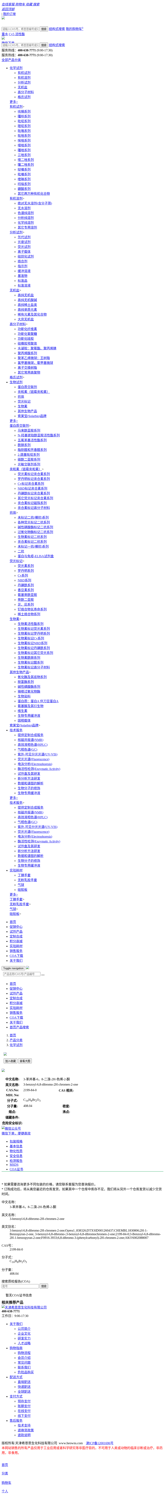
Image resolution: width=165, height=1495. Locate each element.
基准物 (22, 276)
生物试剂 (16, 382)
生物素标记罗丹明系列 (34, 633)
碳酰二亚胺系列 (29, 459)
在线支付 (24, 1411)
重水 (5, 34)
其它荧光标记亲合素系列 (35, 498)
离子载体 (24, 251)
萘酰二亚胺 (26, 599)
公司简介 (24, 1328)
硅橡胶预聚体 (27, 343)
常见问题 (24, 1362)
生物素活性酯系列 (30, 624)
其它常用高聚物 (29, 372)
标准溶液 (24, 285)
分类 (5, 1473)
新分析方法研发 (29, 778)
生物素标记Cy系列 (31, 638)
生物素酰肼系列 (29, 657)
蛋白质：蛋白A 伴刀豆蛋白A (38, 701)
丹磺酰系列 (26, 585)
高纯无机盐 (26, 295)
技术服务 (16, 730)
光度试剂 (24, 242)
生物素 (22, 406)
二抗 (21, 551)
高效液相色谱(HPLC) (32, 744)
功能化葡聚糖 (27, 334)
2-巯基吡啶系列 (29, 454)
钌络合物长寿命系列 (32, 609)
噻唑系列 (24, 150)
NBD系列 (24, 580)
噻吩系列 (24, 116)
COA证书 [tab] (16, 1169)
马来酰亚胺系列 (29, 430)
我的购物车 (74, 29)
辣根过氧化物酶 (29, 691)
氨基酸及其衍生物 (30, 706)
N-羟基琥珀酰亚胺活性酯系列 (39, 435)
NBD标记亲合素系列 (32, 488)
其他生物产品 (27, 411)
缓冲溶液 (24, 271)
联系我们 (24, 1367)
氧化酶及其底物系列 (32, 677)
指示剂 (22, 266)
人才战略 (24, 1343)
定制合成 (16, 936)
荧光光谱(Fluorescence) (33, 759)
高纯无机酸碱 (27, 300)
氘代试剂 (24, 237)
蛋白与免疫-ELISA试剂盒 (36, 556)
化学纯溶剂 (26, 222)
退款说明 (24, 1435)
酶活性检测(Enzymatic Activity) (39, 769)
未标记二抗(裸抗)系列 (33, 517)
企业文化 (24, 1333)
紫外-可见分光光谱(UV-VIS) (37, 754)
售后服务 (16, 1420)
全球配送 (24, 1391)
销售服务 (16, 951)
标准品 (22, 280)
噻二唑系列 (26, 164)
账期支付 (24, 1406)
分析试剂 (24, 82)
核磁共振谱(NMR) (30, 740)
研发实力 (24, 1338)
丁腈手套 (24, 875)
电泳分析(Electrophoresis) (35, 764)
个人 (5, 1491)
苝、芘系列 (26, 604)
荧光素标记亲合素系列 (34, 474)
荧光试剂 (24, 247)
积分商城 (16, 941)
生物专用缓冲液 (29, 715)
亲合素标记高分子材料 (34, 508)
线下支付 (24, 1415)
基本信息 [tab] (16, 1146)
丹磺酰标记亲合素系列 (34, 493)
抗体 (21, 396)
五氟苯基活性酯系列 (32, 440)
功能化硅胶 (26, 338)
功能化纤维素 (27, 329)
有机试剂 (24, 73)
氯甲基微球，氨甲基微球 (35, 363)
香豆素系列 (26, 590)
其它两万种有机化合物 (34, 193)
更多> (14, 102)
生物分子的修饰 (29, 788)
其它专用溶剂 (27, 227)
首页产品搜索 (19, 1027)
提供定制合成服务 (30, 735)
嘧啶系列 (24, 126)
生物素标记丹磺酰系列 (34, 648)
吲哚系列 (24, 184)
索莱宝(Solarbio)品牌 (32, 416)
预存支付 (24, 1401)
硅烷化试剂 (26, 256)
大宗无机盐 (26, 319)
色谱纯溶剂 (26, 213)
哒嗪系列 (24, 169)
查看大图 (25, 1061)
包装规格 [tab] (16, 1141)
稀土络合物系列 (29, 614)
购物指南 (16, 1348)
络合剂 (22, 261)
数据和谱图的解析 (30, 783)
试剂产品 (16, 931)
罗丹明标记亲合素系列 (34, 479)
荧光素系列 (26, 566)
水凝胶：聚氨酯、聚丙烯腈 (37, 348)
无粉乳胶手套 (27, 880)
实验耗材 (16, 870)
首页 (13, 922)
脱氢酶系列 (26, 682)
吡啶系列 (24, 121)
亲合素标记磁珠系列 (32, 503)
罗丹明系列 (26, 570)
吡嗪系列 (24, 174)
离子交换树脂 (27, 367)
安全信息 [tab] (16, 1156)
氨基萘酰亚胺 (27, 595)
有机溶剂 (24, 77)
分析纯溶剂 (26, 218)
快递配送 (24, 1386)
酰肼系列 (24, 445)
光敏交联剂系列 (29, 464)
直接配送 (24, 1382)
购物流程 (24, 1353)
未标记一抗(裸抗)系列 (33, 546)
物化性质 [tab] (16, 1151)
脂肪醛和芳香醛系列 (32, 450)
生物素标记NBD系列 (32, 643)
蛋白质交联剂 (27, 387)
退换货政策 (26, 1430)
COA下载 (16, 955)
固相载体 (24, 720)
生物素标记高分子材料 (34, 667)
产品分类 (16, 1040)
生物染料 (24, 696)
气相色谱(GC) (27, 749)
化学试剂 (16, 68)
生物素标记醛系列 (30, 662)
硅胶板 (22, 889)
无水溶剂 (24, 208)
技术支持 (24, 1425)
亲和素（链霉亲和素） (34, 392)
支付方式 (16, 1396)
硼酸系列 (24, 189)
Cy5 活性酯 (17, 34)
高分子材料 (26, 92)
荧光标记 (24, 401)
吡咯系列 (24, 131)
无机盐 (22, 87)
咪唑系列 (24, 140)
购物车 (6, 1483)
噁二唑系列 (26, 160)
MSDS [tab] (14, 1164)
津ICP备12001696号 (99, 1443)
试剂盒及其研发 (29, 773)
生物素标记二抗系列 (32, 537)
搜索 (43, 29)
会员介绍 (24, 1357)
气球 (21, 885)
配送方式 (16, 1377)
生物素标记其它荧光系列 (35, 653)
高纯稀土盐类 (27, 305)
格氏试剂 (24, 97)
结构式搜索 (57, 29)
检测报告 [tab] (16, 1160)
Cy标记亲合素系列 (31, 483)
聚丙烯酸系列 (27, 353)
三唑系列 (24, 155)
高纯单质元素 (27, 309)
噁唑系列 (24, 145)
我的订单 (9, 14)
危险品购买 (26, 1372)
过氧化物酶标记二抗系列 (35, 532)
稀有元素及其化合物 (32, 314)
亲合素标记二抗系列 (32, 541)
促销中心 (16, 926)
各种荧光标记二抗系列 (34, 522)
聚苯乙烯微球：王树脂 (34, 358)
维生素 (22, 711)
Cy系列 (23, 575)
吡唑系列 (24, 135)
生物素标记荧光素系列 (34, 628)
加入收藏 (10, 1061)
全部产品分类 (11, 60)
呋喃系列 (24, 111)
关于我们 (16, 960)
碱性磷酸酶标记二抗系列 (35, 527)
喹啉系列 (24, 179)
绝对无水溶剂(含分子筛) (35, 203)
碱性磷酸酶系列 (29, 686)
